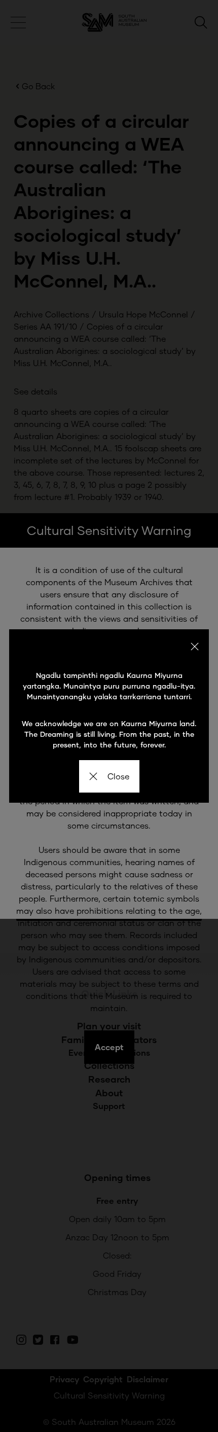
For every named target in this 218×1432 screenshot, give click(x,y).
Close (118, 776)
